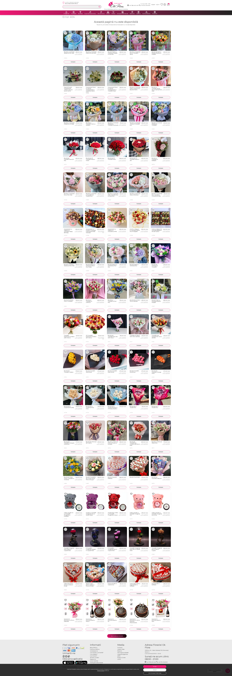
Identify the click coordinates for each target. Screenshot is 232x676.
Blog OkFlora (93, 647)
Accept (154, 666)
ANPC (119, 656)
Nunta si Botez (146, 13)
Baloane (132, 13)
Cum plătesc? (93, 654)
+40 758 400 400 (134, 5)
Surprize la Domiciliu (90, 13)
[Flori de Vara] (101, 12)
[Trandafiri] (74, 12)
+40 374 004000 (145, 5)
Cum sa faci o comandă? (96, 652)
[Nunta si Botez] (146, 12)
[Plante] (113, 12)
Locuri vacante (94, 661)
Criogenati (66, 13)
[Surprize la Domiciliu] (90, 12)
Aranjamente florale (122, 13)
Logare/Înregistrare (122, 654)
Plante (113, 13)
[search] (99, 7)
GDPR (119, 659)
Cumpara (73, 61)
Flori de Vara (101, 13)
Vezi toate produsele (117, 636)
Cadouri (138, 13)
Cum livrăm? (93, 656)
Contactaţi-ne (94, 651)
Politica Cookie (100, 670)
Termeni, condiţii (94, 657)
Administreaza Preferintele (154, 673)
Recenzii (119, 651)
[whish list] (162, 5)
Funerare (154, 13)
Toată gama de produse (96, 662)
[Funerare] (155, 12)
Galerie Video (121, 649)
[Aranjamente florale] (123, 12)
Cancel (154, 669)
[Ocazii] (108, 12)
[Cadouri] (138, 12)
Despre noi (93, 659)
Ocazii (108, 13)
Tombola (119, 647)
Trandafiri (73, 13)
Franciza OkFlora (94, 649)
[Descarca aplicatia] (69, 662)
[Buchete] (80, 12)
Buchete (80, 13)
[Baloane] (132, 12)
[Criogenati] (66, 12)
